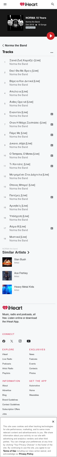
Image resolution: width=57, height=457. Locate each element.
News (31, 354)
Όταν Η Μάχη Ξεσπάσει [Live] (28, 122)
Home (32, 390)
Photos (32, 373)
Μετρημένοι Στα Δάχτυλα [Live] (29, 174)
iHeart (5, 354)
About (5, 385)
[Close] (53, 421)
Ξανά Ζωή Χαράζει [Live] (25, 60)
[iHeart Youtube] (29, 341)
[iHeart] (28, 4)
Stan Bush (20, 259)
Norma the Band (33, 21)
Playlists (6, 373)
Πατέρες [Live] (18, 195)
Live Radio (7, 358)
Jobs (4, 413)
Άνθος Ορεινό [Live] (21, 102)
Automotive (34, 385)
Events (32, 363)
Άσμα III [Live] (18, 226)
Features (33, 358)
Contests (33, 368)
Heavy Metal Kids (24, 286)
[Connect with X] (11, 341)
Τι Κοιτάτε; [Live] (20, 164)
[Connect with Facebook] (3, 341)
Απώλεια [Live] (19, 91)
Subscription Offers (11, 409)
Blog (4, 394)
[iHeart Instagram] (20, 341)
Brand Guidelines (10, 399)
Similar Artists (14, 252)
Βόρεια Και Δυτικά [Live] (25, 81)
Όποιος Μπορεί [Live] (22, 185)
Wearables (34, 394)
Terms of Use (9, 450)
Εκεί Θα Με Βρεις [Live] (24, 70)
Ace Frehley (21, 273)
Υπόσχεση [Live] (19, 216)
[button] (51, 36)
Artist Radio (7, 368)
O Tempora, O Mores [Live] (24, 153)
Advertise (6, 390)
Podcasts (6, 363)
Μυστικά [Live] (18, 237)
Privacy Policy (26, 453)
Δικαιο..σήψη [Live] (21, 143)
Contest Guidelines (11, 404)
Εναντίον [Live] (19, 112)
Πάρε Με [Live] (18, 133)
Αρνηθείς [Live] (19, 205)
